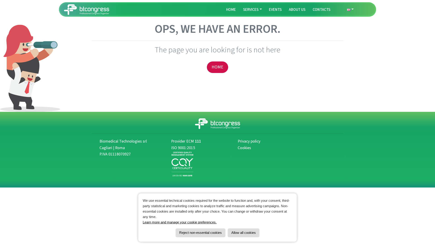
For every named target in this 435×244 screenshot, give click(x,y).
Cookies (244, 148)
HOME (217, 67)
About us (297, 9)
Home (231, 9)
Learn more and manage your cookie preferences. (180, 222)
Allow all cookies (243, 233)
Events (275, 9)
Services (251, 9)
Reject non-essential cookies (200, 233)
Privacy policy (249, 141)
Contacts (321, 9)
